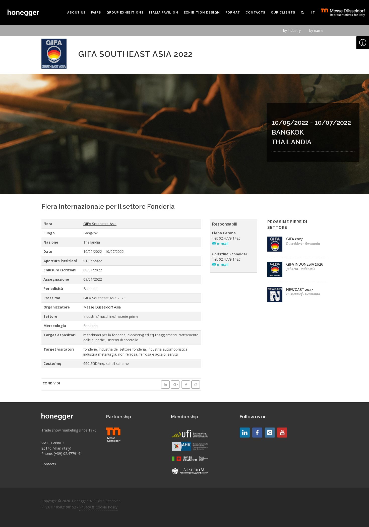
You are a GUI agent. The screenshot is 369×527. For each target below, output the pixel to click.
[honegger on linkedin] (245, 433)
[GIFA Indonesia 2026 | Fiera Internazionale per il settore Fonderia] (274, 269)
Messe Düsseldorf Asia (102, 307)
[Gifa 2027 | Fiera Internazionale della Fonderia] (274, 244)
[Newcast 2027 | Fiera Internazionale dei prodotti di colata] (274, 294)
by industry (292, 30)
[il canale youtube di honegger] (282, 433)
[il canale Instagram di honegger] (270, 433)
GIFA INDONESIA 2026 (304, 264)
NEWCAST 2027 (299, 290)
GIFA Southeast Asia (99, 223)
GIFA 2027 (294, 239)
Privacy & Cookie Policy (98, 507)
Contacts (48, 464)
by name (316, 30)
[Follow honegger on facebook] (257, 433)
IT (313, 12)
